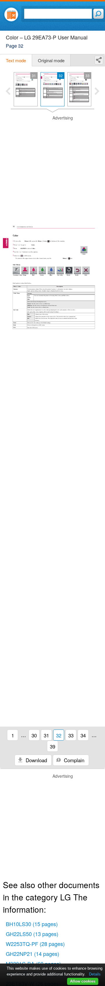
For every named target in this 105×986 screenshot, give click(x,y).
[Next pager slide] (97, 91)
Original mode (51, 60)
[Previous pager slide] (8, 91)
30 (34, 735)
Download (35, 760)
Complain (73, 760)
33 (71, 735)
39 (52, 746)
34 (83, 735)
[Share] (98, 60)
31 (46, 735)
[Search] (98, 14)
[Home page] (11, 14)
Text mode (16, 60)
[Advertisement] (52, 167)
